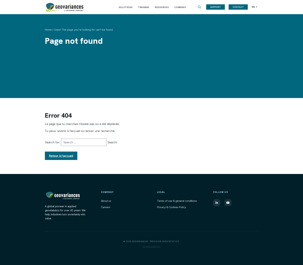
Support (215, 7)
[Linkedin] (216, 202)
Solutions (125, 7)
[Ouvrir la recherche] (199, 7)
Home (48, 29)
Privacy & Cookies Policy (171, 207)
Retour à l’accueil (61, 156)
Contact (238, 7)
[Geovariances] (81, 7)
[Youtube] (227, 202)
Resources (162, 7)
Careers (105, 207)
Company (180, 7)
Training (143, 7)
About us (106, 200)
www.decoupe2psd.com (151, 247)
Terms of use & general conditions (177, 200)
